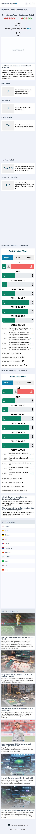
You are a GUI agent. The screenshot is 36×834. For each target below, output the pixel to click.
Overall (7, 258)
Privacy (17, 829)
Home (18, 258)
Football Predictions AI (21, 825)
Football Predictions (9, 4)
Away (29, 258)
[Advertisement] (18, 50)
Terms (12, 829)
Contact (23, 829)
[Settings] (30, 3)
